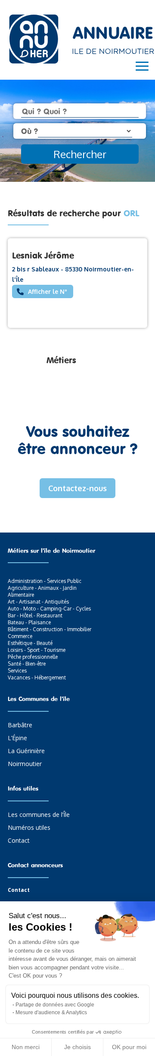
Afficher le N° (47, 291)
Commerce (20, 636)
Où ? (29, 131)
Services (17, 670)
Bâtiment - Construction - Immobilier (49, 629)
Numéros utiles (29, 828)
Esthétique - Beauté (30, 643)
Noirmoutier (25, 764)
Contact (19, 841)
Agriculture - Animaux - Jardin (42, 588)
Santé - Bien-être (27, 663)
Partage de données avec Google (55, 1005)
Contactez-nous (77, 488)
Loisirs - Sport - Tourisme (36, 650)
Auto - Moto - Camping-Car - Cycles (49, 608)
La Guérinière (26, 751)
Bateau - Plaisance (29, 622)
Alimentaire (21, 595)
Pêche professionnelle (33, 657)
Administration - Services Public (44, 581)
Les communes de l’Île (39, 815)
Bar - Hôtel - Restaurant (35, 615)
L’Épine (17, 738)
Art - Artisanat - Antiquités (38, 601)
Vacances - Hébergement (37, 677)
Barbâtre (20, 725)
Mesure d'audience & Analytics (51, 1012)
